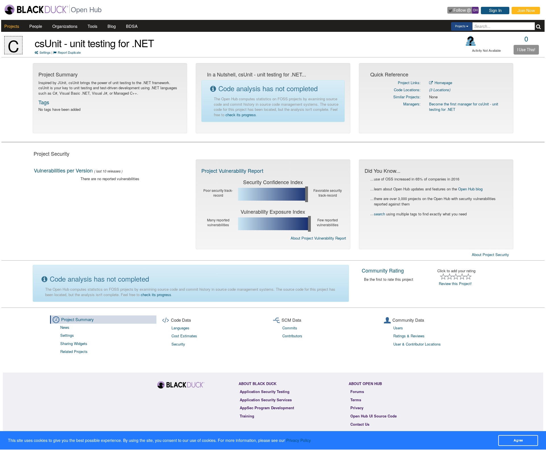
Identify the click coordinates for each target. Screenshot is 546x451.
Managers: (412, 104)
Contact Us (359, 424)
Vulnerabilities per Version (63, 170)
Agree (518, 440)
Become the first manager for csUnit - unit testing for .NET (463, 106)
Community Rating (383, 270)
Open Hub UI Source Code (373, 416)
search (379, 214)
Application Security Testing (264, 391)
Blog (111, 26)
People (35, 26)
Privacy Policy (298, 440)
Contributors (292, 335)
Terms (355, 399)
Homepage (442, 82)
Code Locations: (407, 89)
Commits (289, 328)
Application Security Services (266, 399)
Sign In (495, 10)
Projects (11, 26)
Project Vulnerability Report (232, 170)
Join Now (526, 10)
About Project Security (490, 254)
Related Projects (74, 351)
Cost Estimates (184, 335)
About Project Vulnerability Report (318, 238)
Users (398, 328)
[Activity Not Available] (471, 41)
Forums (357, 391)
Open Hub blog (470, 189)
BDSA (132, 26)
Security (178, 344)
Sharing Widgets (73, 343)
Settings (45, 52)
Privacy (356, 407)
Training (247, 416)
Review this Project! (455, 283)
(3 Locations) (439, 89)
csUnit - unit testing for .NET (94, 43)
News (64, 327)
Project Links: (409, 82)
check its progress (241, 114)
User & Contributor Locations (417, 344)
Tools (92, 26)
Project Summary (77, 319)
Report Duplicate (69, 52)
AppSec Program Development (267, 407)
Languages (180, 328)
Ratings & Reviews (409, 335)
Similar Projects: (407, 96)
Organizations (64, 26)
